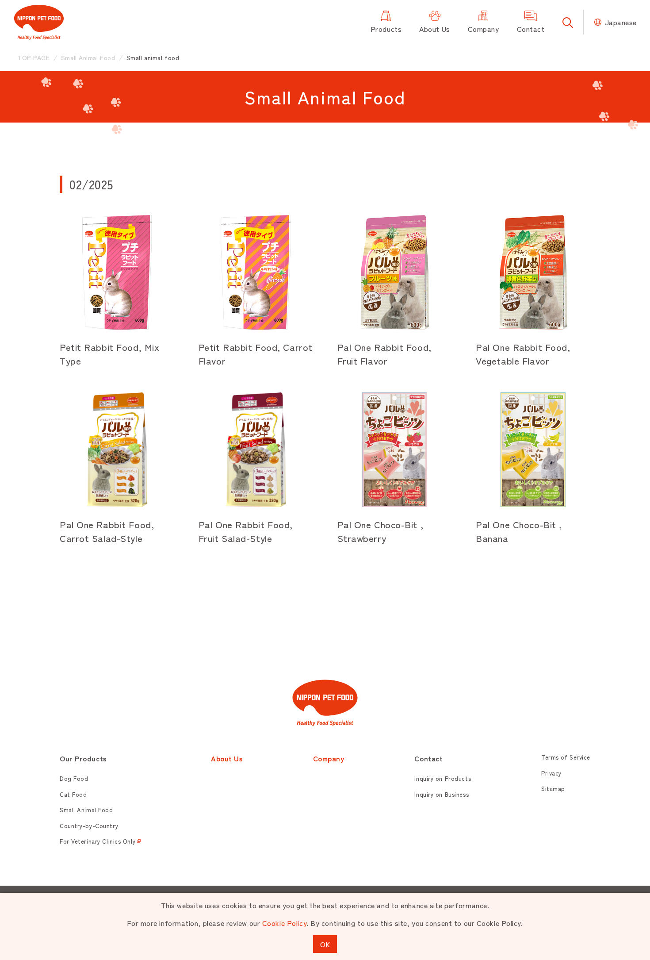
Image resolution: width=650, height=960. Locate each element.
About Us (226, 758)
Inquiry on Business (441, 794)
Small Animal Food (86, 810)
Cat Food (73, 794)
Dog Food (74, 778)
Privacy (551, 773)
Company (328, 758)
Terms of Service (565, 757)
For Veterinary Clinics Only (97, 841)
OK (325, 944)
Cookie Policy (284, 923)
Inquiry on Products (442, 778)
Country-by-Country (89, 826)
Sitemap (553, 788)
